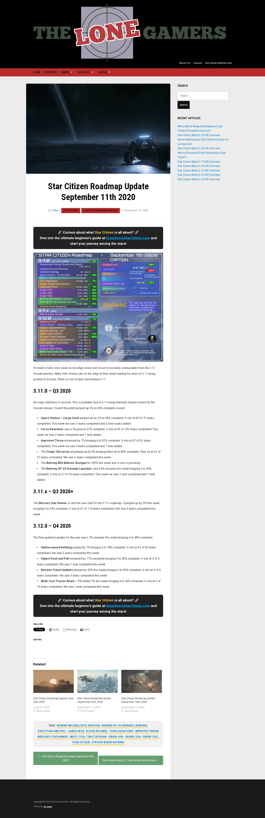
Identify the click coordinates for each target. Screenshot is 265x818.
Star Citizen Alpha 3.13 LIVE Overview (199, 179)
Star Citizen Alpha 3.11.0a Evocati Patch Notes (129, 760)
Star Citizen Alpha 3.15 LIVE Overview (199, 170)
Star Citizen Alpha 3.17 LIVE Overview (199, 161)
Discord (198, 63)
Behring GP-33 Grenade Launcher (124, 725)
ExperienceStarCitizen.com (128, 238)
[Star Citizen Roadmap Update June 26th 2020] (53, 681)
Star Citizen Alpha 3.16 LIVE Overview (199, 166)
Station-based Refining (108, 742)
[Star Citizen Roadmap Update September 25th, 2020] (97, 681)
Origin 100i (115, 736)
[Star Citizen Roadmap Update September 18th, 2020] (141, 681)
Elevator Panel (97, 731)
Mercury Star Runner (53, 736)
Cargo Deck (76, 731)
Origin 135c (150, 736)
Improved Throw (146, 731)
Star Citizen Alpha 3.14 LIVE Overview (199, 174)
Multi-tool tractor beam (88, 736)
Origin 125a (133, 736)
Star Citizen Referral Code (218, 63)
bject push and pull (52, 731)
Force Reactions (121, 731)
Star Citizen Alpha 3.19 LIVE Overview (199, 135)
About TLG (184, 63)
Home (36, 72)
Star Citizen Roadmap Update (100, 210)
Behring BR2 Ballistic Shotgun (78, 725)
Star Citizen (70, 210)
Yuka (55, 210)
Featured (51, 72)
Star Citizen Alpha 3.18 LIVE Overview (199, 148)
